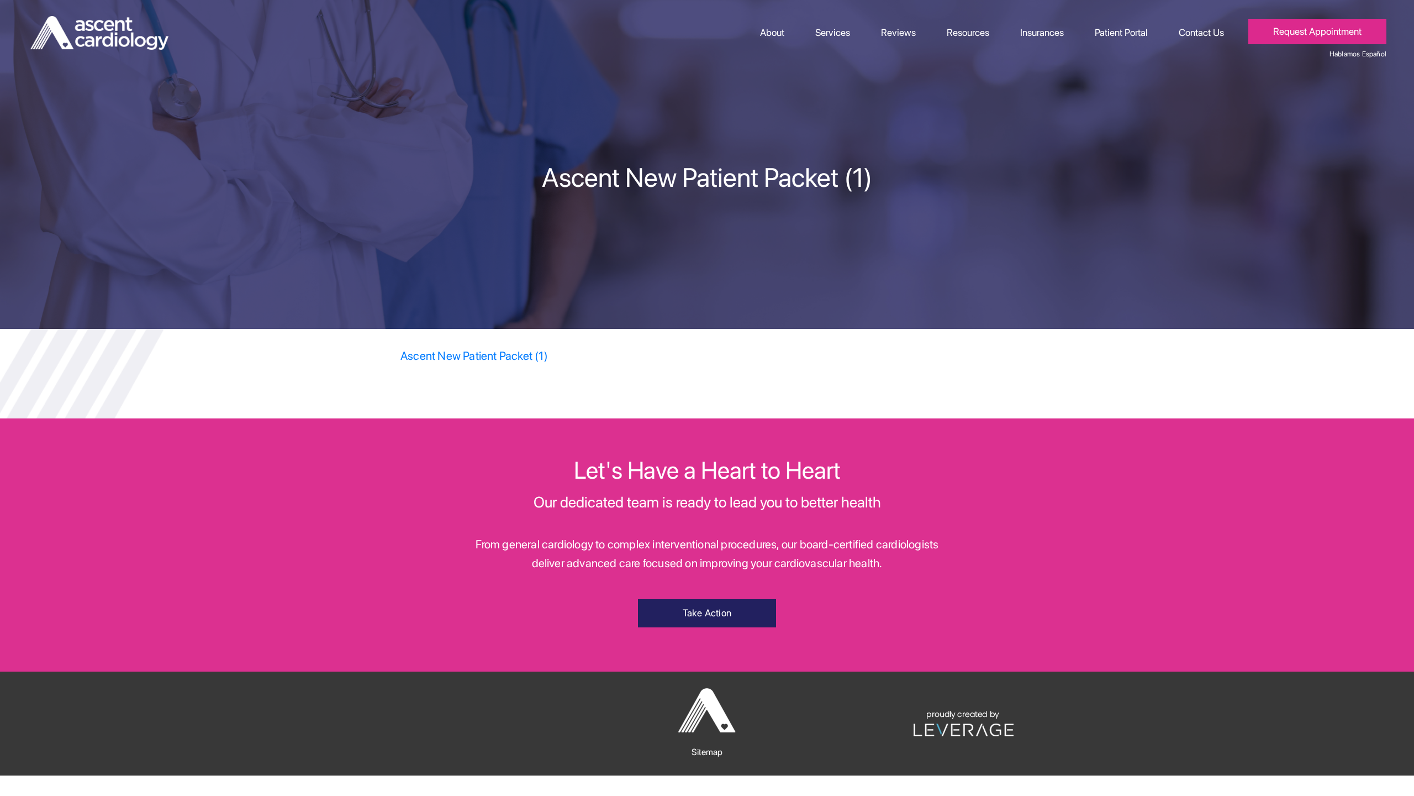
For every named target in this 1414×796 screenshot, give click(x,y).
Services (832, 32)
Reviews (898, 32)
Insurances (1042, 32)
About (772, 32)
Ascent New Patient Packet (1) (474, 356)
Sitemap (707, 752)
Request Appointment (1317, 31)
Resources (968, 32)
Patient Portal (1121, 32)
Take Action (707, 613)
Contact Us (1201, 32)
